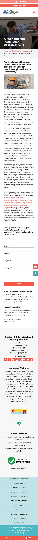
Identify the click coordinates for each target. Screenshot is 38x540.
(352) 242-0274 (23, 350)
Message (8, 268)
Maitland (29, 203)
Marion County (13, 205)
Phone (7, 253)
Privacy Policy (19, 533)
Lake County (23, 205)
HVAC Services (19, 523)
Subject (7, 261)
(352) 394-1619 (23, 353)
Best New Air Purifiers (19, 501)
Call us (6, 170)
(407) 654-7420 (19, 5)
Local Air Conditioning (19, 492)
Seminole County (9, 203)
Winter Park (19, 198)
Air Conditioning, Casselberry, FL (21, 51)
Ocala (6, 205)
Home (6, 51)
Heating (19, 510)
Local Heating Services (19, 514)
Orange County (20, 203)
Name (7, 239)
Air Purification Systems (19, 496)
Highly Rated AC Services (19, 487)
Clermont (30, 200)
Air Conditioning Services (19, 479)
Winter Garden (10, 198)
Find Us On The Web (19, 356)
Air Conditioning (19, 483)
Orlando (6, 200)
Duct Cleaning (19, 505)
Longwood (7, 208)
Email (7, 246)
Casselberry (14, 200)
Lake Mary (22, 200)
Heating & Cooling (19, 518)
